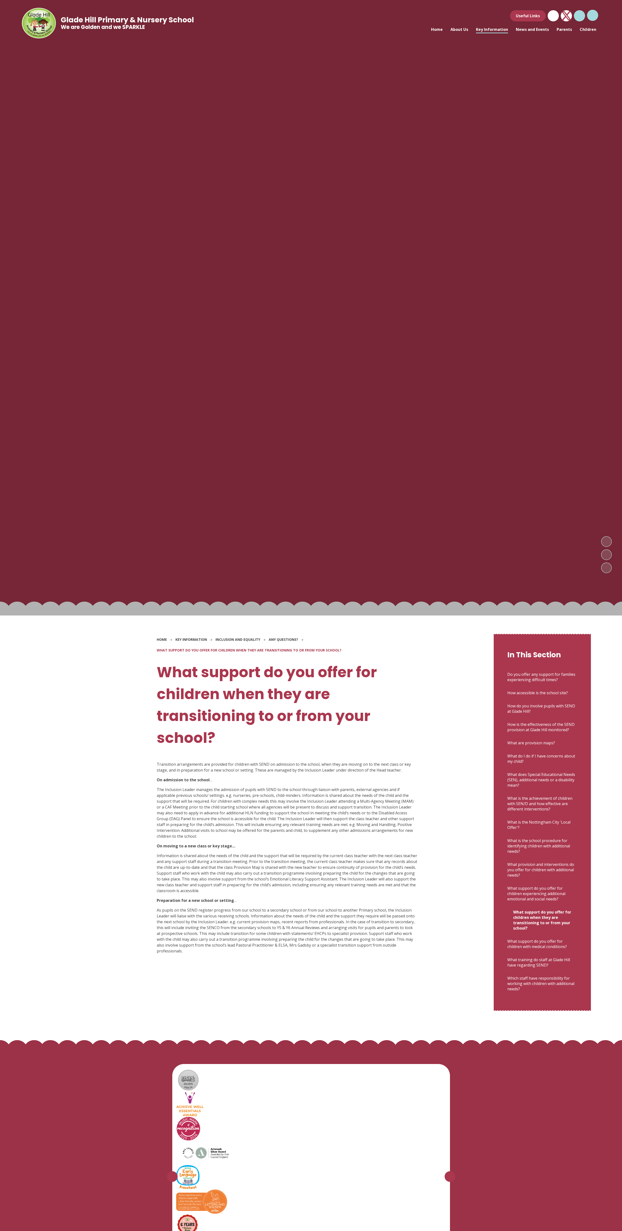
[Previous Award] (172, 1176)
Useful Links (528, 15)
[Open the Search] (579, 15)
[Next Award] (450, 1176)
